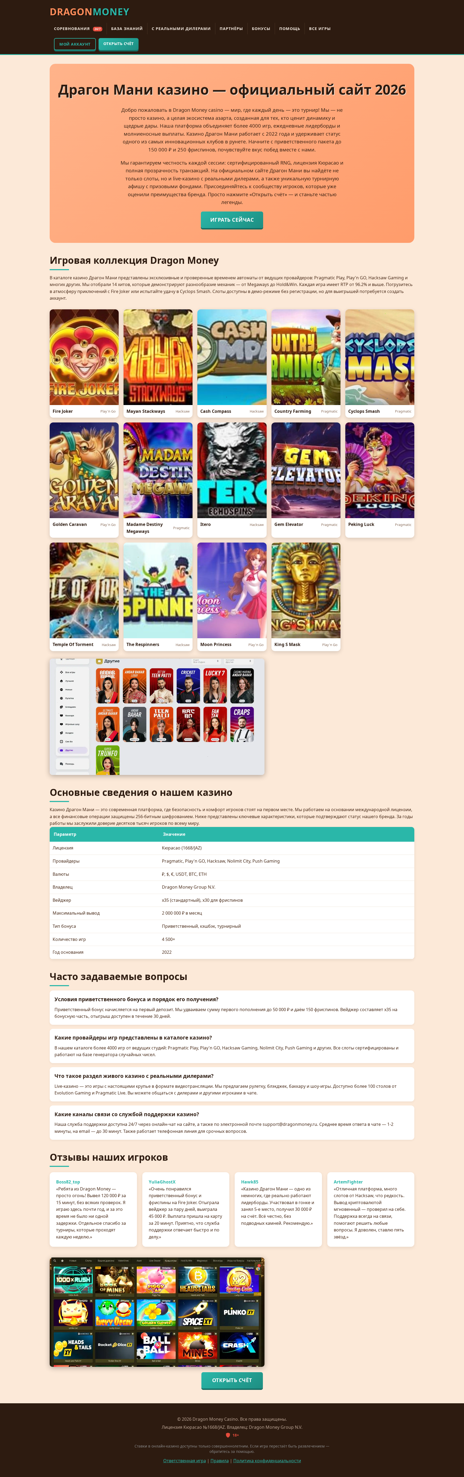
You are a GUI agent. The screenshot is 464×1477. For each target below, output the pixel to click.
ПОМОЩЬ (289, 28)
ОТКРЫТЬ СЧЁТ (118, 43)
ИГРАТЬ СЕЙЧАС (232, 219)
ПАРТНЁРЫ (231, 28)
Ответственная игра (184, 1461)
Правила (220, 1461)
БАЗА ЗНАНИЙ (127, 28)
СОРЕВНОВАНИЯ (77, 28)
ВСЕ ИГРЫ (320, 28)
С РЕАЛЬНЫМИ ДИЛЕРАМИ (181, 28)
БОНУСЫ (261, 28)
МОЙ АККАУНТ (74, 44)
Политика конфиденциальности (267, 1461)
